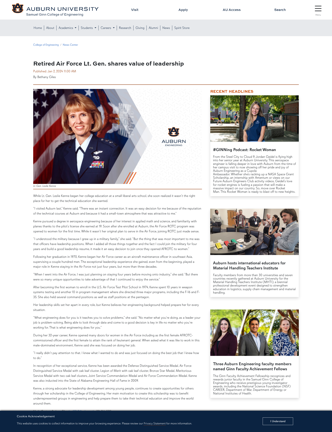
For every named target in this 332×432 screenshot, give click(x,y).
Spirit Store (182, 28)
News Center (70, 45)
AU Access (232, 9)
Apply (183, 9)
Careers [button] (106, 28)
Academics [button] (66, 28)
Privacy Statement (155, 423)
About (50, 28)
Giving (140, 28)
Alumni (153, 28)
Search (280, 9)
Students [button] (87, 28)
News (166, 28)
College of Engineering (46, 45)
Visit (135, 9)
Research (125, 28)
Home (38, 28)
